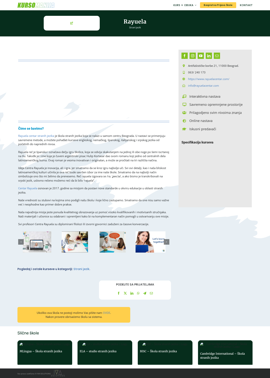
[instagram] (193, 56)
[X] (125, 293)
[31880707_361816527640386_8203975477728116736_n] (75, 242)
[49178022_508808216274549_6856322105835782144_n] (37, 242)
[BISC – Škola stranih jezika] (165, 353)
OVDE (106, 313)
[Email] (151, 293)
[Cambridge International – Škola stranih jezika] (225, 353)
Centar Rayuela (27, 188)
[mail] (217, 56)
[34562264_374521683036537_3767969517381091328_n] (113, 242)
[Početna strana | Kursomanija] (53, 5)
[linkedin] (209, 56)
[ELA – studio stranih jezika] (105, 353)
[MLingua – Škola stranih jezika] (44, 353)
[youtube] (201, 56)
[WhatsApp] (138, 293)
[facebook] (184, 56)
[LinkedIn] (132, 293)
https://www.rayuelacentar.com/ (208, 79)
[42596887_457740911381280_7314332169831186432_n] (151, 242)
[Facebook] (118, 293)
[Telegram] (144, 293)
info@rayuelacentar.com (203, 85)
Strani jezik (135, 27)
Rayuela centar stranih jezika (36, 136)
